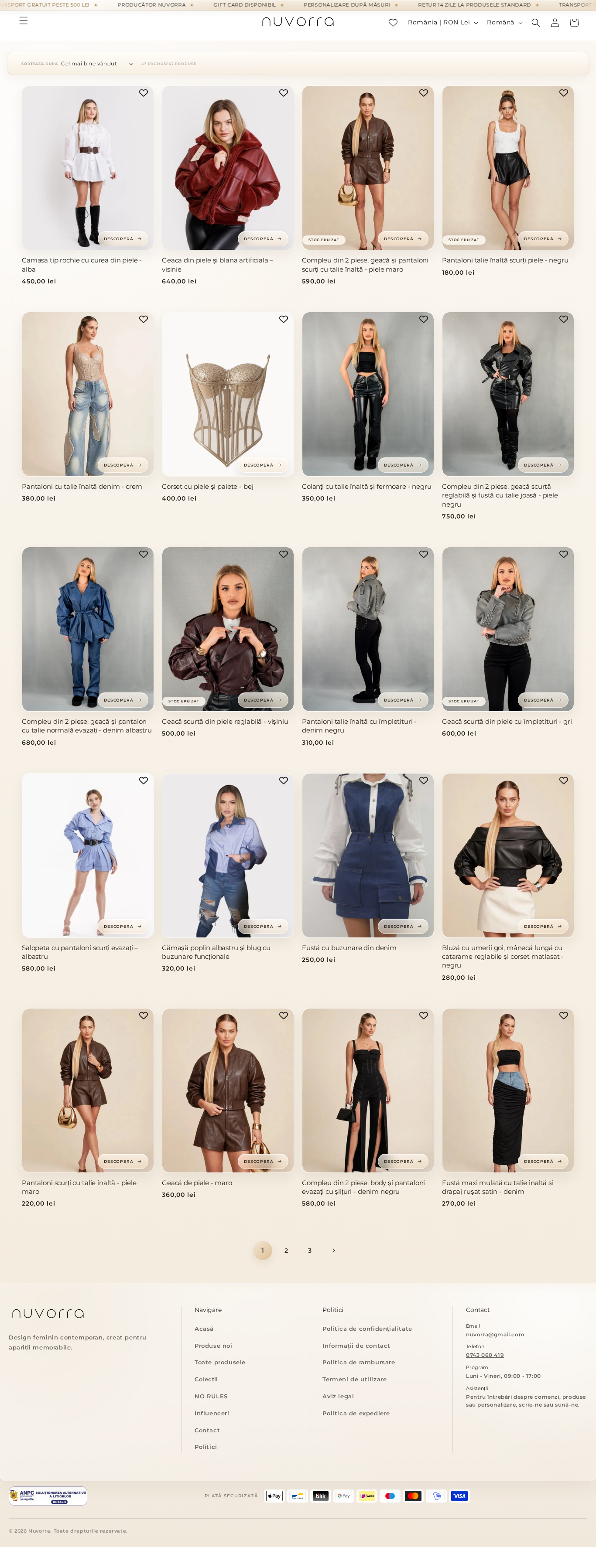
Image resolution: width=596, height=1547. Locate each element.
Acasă (204, 1328)
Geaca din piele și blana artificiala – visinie (217, 264)
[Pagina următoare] (333, 1250)
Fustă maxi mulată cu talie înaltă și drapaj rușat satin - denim (498, 1187)
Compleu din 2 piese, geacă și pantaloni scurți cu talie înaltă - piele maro (365, 264)
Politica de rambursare (358, 1362)
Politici (206, 1446)
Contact (207, 1430)
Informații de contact (356, 1345)
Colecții (206, 1379)
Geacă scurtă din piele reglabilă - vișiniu (225, 721)
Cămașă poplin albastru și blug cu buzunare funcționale (216, 952)
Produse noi (214, 1345)
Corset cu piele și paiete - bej (207, 486)
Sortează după (39, 63)
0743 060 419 (485, 1355)
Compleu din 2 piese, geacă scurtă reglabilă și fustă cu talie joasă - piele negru (500, 495)
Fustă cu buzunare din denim (349, 948)
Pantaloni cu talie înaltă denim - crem (82, 486)
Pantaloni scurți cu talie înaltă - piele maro (79, 1187)
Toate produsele (220, 1362)
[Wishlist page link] (393, 22)
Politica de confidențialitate (367, 1328)
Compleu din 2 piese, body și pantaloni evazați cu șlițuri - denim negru (363, 1187)
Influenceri (212, 1413)
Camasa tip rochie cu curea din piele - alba (82, 264)
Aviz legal (338, 1396)
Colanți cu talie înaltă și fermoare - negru (367, 486)
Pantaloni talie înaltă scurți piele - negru (505, 260)
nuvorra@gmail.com (495, 1334)
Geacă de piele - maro (197, 1183)
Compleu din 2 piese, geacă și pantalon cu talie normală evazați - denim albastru (87, 725)
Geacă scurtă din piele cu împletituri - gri (507, 721)
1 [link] (262, 1250)
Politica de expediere (356, 1413)
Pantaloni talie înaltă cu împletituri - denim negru (359, 725)
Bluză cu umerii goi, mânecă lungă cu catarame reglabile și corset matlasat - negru (503, 957)
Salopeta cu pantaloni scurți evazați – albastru (80, 952)
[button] (23, 20)
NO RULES (211, 1396)
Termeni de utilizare (354, 1379)
